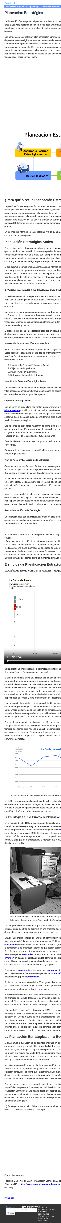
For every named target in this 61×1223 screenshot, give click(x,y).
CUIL (31, 1209)
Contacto (42, 1207)
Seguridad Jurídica (50, 7)
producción (33, 976)
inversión (9, 958)
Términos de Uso (46, 1216)
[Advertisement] (30, 91)
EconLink (10, 1207)
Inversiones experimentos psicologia (22, 7)
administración (12, 410)
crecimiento (10, 944)
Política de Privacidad (43, 1219)
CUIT (24, 1209)
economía (27, 954)
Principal (9, 1198)
